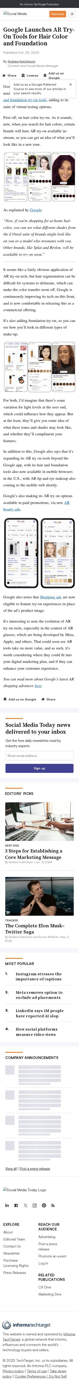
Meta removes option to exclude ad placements (39, 995)
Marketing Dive (49, 1294)
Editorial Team (14, 1239)
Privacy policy (13, 1371)
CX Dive (44, 1287)
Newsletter (11, 1253)
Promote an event (52, 1256)
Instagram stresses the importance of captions (39, 976)
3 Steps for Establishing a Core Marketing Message (33, 853)
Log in (43, 1263)
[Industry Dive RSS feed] (52, 1205)
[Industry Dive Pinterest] (43, 1205)
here (38, 685)
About (8, 1232)
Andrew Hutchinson (21, 61)
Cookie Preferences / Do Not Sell (40, 1376)
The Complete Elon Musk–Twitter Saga (35, 928)
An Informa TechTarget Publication (39, 4)
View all (11, 1168)
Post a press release (35, 1168)
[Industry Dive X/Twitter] (25, 1205)
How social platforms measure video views (36, 1032)
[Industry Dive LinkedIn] (6, 1205)
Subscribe (57, 14)
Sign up (39, 768)
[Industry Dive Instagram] (34, 1205)
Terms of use (37, 1371)
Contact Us (12, 1246)
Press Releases (14, 1272)
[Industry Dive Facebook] (16, 1205)
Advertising (46, 1237)
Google (35, 209)
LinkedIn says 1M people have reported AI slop (40, 1013)
